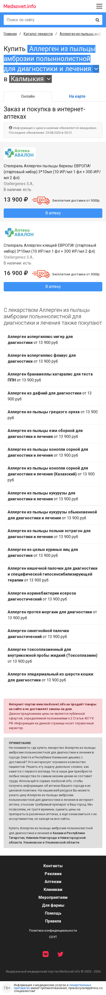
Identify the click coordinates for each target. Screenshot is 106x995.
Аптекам (53, 881)
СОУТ (53, 937)
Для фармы (53, 905)
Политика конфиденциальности (53, 930)
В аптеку (53, 213)
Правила (53, 921)
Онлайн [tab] (28, 96)
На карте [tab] (77, 96)
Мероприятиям (53, 897)
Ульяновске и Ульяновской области (51, 842)
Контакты (53, 866)
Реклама (53, 873)
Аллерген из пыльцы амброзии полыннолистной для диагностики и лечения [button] (49, 59)
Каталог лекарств (38, 34)
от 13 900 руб (40, 339)
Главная (10, 34)
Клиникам (53, 889)
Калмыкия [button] (27, 79)
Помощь (53, 913)
